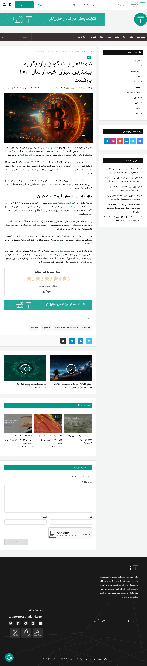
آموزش (109, 37)
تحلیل (137, 87)
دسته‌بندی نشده (133, 92)
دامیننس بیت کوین (49, 147)
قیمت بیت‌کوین (64, 203)
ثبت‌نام (24, 5)
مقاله (101, 37)
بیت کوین (45, 327)
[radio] (66, 278)
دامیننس (34, 327)
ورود (40, 5)
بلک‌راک (26, 180)
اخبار (124, 37)
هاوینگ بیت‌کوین (62, 251)
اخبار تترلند (82, 37)
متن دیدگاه (87, 482)
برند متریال (132, 621)
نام (90, 517)
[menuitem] (141, 37)
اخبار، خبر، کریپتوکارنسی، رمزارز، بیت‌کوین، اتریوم (72, 327)
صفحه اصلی (140, 37)
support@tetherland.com (26, 617)
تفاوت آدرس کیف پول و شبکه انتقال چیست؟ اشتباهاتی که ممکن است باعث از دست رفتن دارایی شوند (122, 208)
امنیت (117, 37)
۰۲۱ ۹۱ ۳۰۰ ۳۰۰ (36, 610)
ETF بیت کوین (26, 155)
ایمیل (44, 517)
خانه (88, 51)
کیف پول (93, 37)
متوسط (137, 108)
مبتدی (137, 103)
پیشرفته (137, 81)
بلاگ (74, 5)
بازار (104, 5)
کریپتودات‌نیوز (79, 180)
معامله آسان (118, 5)
